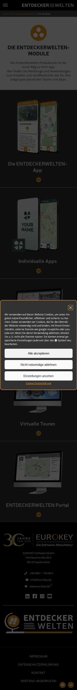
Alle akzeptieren (38, 353)
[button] (70, 308)
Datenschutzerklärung (38, 383)
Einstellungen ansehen (38, 376)
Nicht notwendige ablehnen (38, 364)
